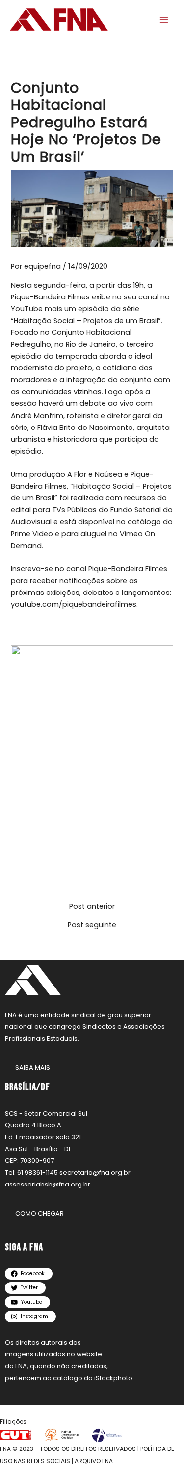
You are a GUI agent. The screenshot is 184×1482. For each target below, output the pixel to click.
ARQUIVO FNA (94, 1461)
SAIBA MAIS (32, 1067)
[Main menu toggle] (164, 19)
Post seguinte (92, 925)
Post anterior (92, 906)
